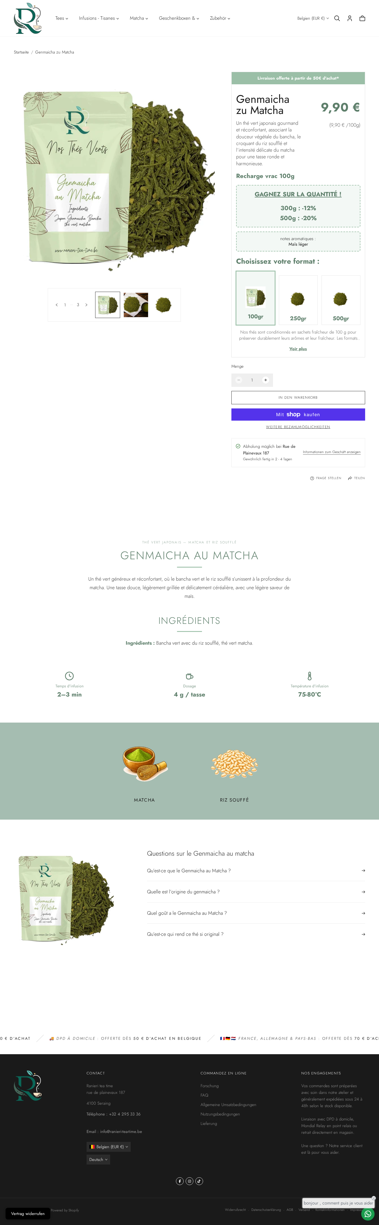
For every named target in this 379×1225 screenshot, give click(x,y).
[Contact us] (368, 1214)
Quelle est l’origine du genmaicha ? (183, 891)
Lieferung (209, 1123)
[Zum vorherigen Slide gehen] (57, 304)
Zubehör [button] (218, 18)
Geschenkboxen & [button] (177, 18)
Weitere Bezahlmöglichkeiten (298, 426)
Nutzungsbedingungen (220, 1114)
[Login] (350, 18)
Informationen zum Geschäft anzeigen (332, 452)
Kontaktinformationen (330, 1209)
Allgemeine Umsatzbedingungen (228, 1105)
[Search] (337, 18)
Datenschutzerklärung (266, 1209)
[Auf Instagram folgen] (189, 1181)
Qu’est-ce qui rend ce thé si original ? (185, 934)
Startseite (21, 52)
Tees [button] (59, 18)
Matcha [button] (137, 18)
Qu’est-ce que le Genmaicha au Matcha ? (189, 871)
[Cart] (362, 18)
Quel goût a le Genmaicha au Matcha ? (187, 913)
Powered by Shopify (65, 1210)
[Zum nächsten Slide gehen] (86, 304)
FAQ (204, 1095)
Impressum (357, 1209)
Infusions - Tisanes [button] (97, 18)
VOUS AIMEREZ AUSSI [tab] (189, 995)
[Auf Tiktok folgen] (199, 1181)
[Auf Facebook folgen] (180, 1181)
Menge (237, 366)
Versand (304, 1209)
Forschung (210, 1086)
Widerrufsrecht (235, 1209)
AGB (290, 1209)
